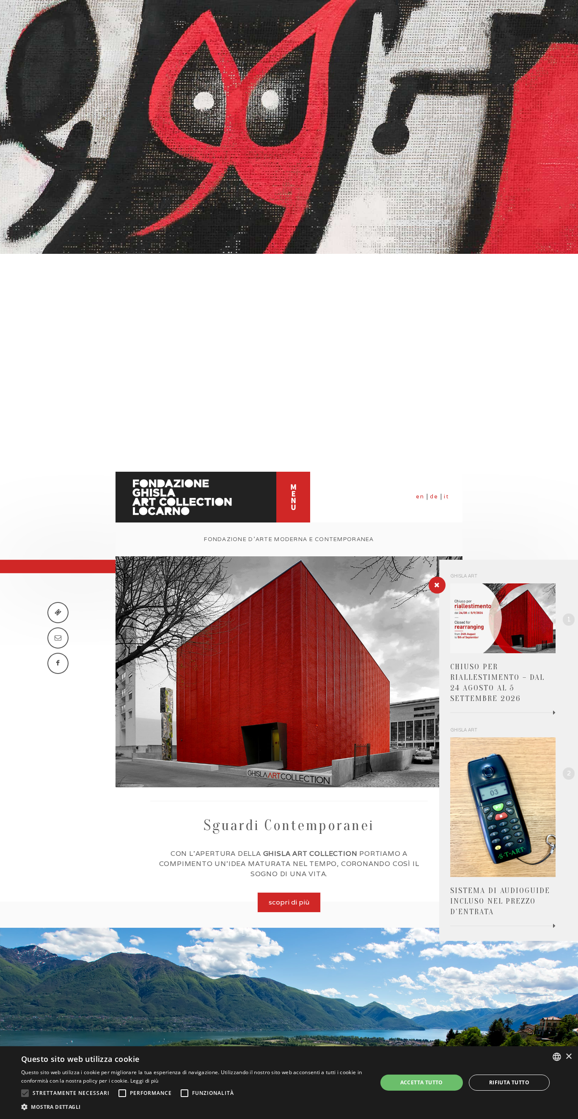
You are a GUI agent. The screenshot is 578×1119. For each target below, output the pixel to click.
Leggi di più (144, 1080)
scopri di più (289, 902)
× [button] (568, 1056)
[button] (193, 1107)
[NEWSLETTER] (58, 638)
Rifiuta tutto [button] (509, 1082)
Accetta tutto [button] (421, 1082)
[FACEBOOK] (58, 663)
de (434, 496)
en (420, 496)
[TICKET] (58, 612)
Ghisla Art (463, 576)
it (446, 496)
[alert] (289, 1082)
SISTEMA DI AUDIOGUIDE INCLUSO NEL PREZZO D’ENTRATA (500, 901)
